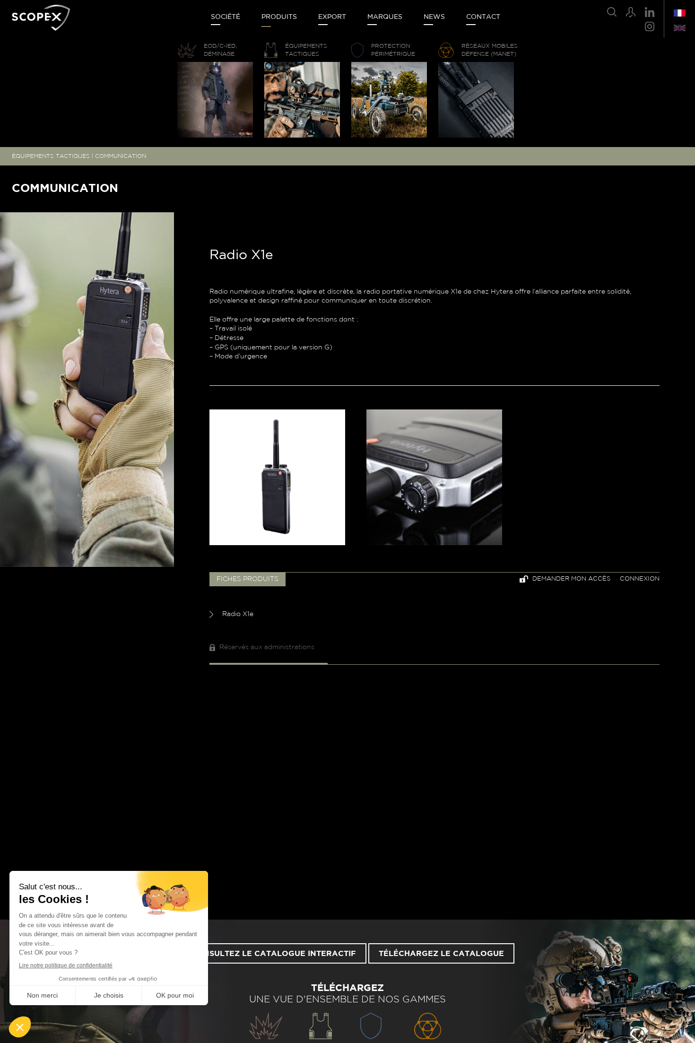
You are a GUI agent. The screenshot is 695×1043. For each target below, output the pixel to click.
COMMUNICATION (120, 156)
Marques (384, 17)
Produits (279, 17)
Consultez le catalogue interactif (273, 953)
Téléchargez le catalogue (441, 953)
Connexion (640, 579)
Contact (483, 17)
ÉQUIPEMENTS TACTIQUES (51, 156)
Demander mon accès (570, 579)
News (434, 17)
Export (332, 17)
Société (225, 17)
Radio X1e (236, 614)
